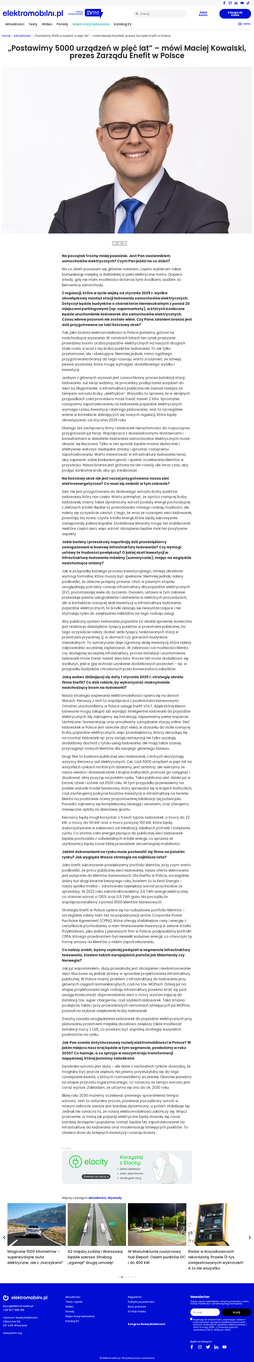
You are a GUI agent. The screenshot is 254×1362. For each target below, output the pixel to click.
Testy (33, 24)
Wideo (47, 24)
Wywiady (115, 1198)
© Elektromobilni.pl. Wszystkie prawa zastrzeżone (127, 1357)
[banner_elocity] (127, 1183)
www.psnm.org (12, 1333)
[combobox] (160, 14)
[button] (114, 243)
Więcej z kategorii (74, 1198)
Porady (62, 24)
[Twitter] (208, 1347)
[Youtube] (224, 1347)
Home (6, 36)
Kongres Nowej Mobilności (146, 1324)
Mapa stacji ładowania (91, 24)
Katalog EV (123, 24)
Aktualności (14, 24)
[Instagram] (200, 1347)
